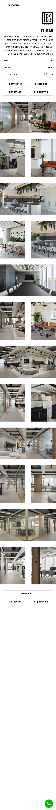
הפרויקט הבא (15, 92)
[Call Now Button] (49, 803)
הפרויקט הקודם (41, 92)
